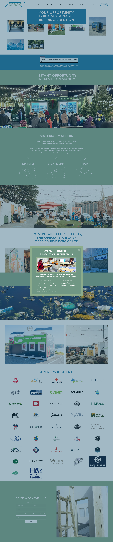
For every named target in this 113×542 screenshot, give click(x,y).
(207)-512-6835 (71, 285)
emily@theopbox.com (67, 283)
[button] (79, 250)
